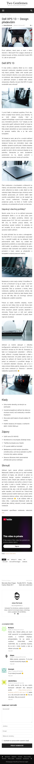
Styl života (7, 756)
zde (3, 513)
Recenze (9, 15)
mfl (24, 559)
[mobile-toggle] (3, 10)
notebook (24, 561)
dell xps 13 (13, 559)
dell (8, 559)
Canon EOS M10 (10, 553)
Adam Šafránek (8, 25)
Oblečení (14, 756)
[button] (31, 10)
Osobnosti (18, 758)
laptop (19, 559)
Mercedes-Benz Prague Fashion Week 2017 (9, 584)
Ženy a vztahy (27, 756)
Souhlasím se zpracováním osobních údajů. (16, 740)
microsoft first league (14, 561)
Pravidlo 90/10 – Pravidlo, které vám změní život (24, 584)
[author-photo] (17, 600)
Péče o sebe (11, 758)
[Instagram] (15, 613)
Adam (12, 655)
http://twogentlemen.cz (17, 605)
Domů (3, 15)
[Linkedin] (18, 613)
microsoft (5, 561)
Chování (20, 756)
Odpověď (10, 650)
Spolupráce (26, 758)
